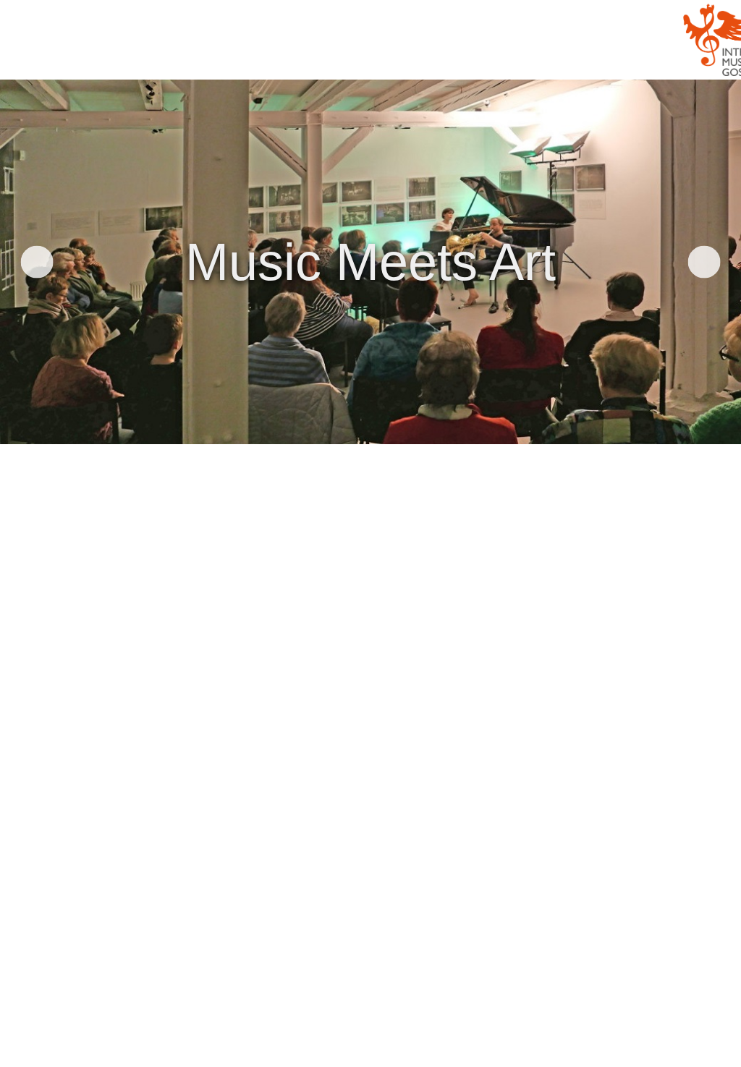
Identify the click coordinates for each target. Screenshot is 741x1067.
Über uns (355, 60)
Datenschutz (53, 630)
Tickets (292, 60)
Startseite (38, 60)
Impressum (44, 657)
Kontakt (36, 602)
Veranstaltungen (135, 60)
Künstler (228, 60)
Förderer (425, 60)
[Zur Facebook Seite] (27, 710)
